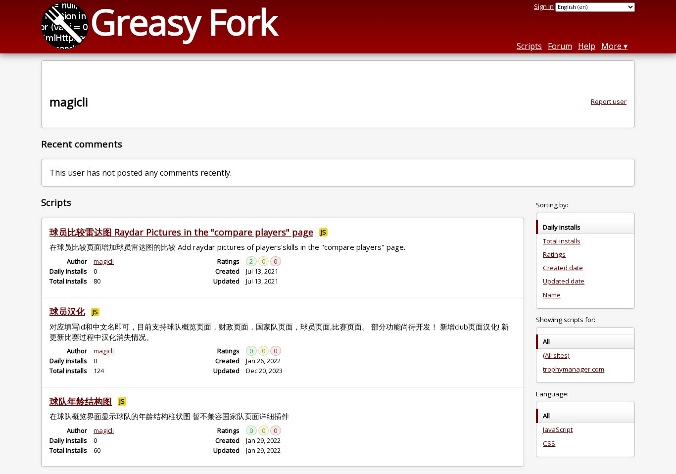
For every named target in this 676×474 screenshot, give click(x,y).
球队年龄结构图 (80, 401)
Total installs (561, 241)
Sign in (544, 6)
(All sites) (556, 355)
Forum (560, 46)
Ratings (554, 254)
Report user (609, 101)
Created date (563, 267)
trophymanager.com (573, 369)
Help (586, 46)
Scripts (529, 46)
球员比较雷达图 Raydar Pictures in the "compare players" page (181, 232)
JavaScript (558, 429)
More (611, 46)
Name (552, 294)
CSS (549, 443)
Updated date (563, 281)
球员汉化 (67, 311)
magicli (104, 261)
